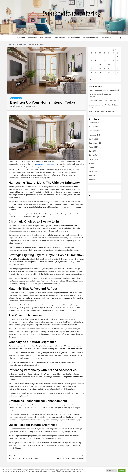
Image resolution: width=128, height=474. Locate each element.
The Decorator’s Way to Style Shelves (102, 111)
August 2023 (93, 159)
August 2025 (93, 147)
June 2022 (92, 179)
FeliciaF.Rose (17, 106)
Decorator (32, 38)
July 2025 (92, 151)
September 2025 (95, 143)
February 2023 (94, 167)
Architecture (45, 38)
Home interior (59, 38)
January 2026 (93, 127)
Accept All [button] (121, 470)
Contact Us (106, 38)
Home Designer (74, 38)
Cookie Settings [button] (111, 470)
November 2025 (94, 135)
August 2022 (93, 171)
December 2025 (94, 131)
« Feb (90, 80)
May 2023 (92, 163)
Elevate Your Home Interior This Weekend (104, 90)
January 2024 (93, 155)
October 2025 (93, 139)
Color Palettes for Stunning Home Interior (104, 101)
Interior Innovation (91, 38)
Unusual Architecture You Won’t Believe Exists (103, 106)
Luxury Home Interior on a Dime (70, 457)
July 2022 (92, 175)
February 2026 (94, 123)
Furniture (21, 38)
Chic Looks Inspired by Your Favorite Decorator (101, 95)
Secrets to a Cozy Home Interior (24, 457)
